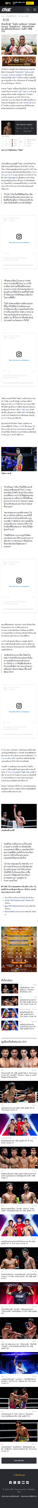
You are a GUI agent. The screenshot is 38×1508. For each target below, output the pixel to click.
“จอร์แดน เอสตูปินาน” (16, 75)
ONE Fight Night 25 (11, 178)
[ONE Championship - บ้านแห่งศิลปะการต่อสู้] (6, 9)
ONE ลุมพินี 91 (31, 772)
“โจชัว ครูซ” (25, 410)
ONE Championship (15, 906)
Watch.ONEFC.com (11, 912)
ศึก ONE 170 (14, 78)
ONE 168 (25, 412)
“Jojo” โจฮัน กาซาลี (25, 91)
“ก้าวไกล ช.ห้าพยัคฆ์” (13, 772)
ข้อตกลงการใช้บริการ (29, 1496)
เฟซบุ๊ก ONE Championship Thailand (18, 900)
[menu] (34, 9)
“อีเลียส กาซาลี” (18, 426)
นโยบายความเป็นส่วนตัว (10, 1496)
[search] (27, 9)
